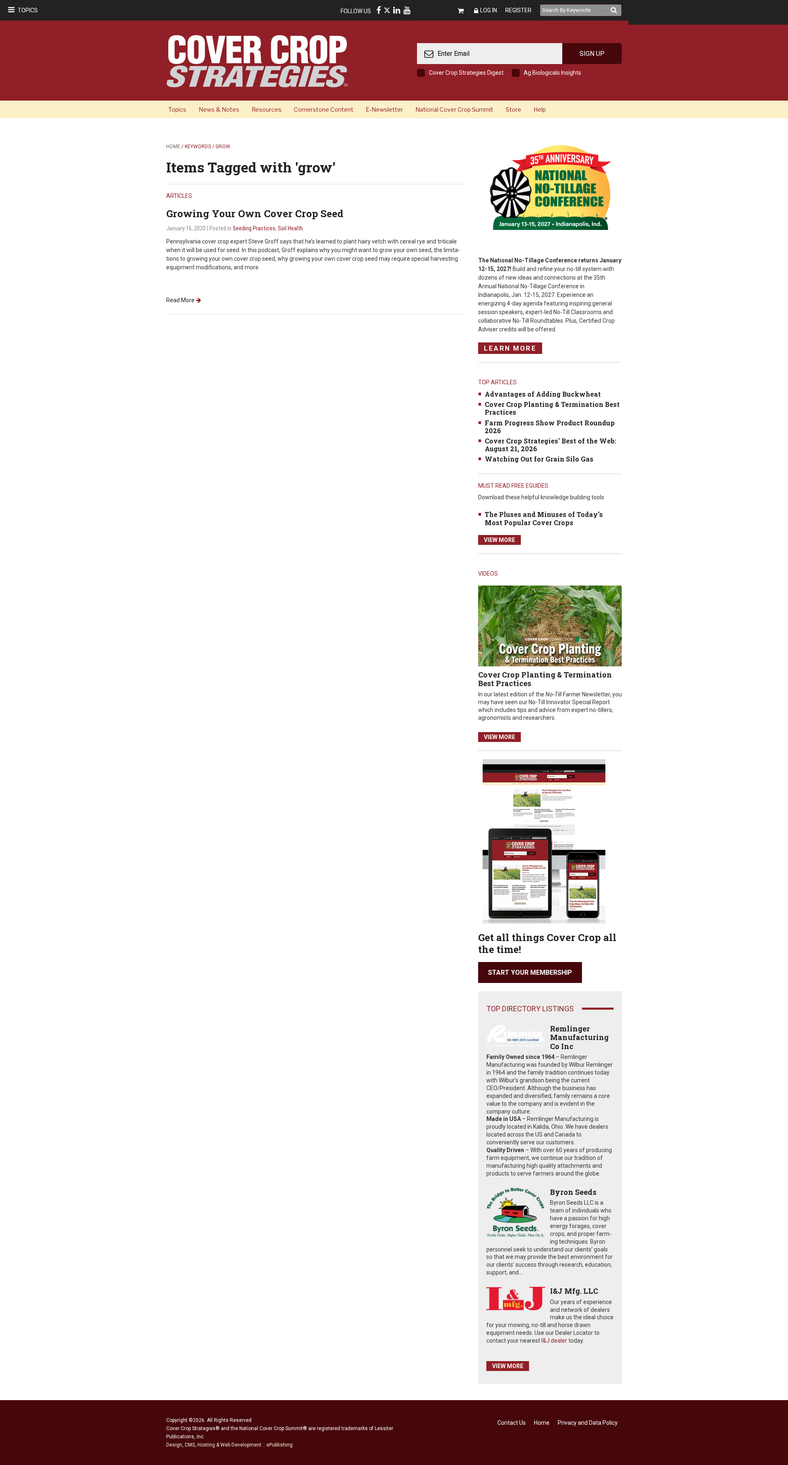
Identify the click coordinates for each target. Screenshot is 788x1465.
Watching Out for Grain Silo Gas (539, 459)
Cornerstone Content (323, 109)
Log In (488, 10)
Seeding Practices (254, 228)
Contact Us (511, 1422)
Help (540, 109)
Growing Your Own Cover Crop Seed (255, 213)
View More (499, 540)
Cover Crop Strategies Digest (466, 72)
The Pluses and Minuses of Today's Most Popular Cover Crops (544, 518)
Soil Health (290, 228)
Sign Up (592, 53)
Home (173, 146)
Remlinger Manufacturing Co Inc (579, 1037)
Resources (267, 109)
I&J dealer (554, 1340)
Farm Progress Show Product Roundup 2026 (550, 426)
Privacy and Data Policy (588, 1422)
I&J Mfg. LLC (574, 1291)
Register (518, 10)
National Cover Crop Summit (454, 109)
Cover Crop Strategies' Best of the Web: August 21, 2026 (550, 444)
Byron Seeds (573, 1192)
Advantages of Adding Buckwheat (543, 394)
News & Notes (219, 109)
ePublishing (279, 1445)
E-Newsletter (384, 109)
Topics (28, 10)
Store (513, 109)
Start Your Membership (530, 972)
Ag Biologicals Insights (552, 72)
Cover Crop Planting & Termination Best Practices (552, 408)
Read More (180, 300)
